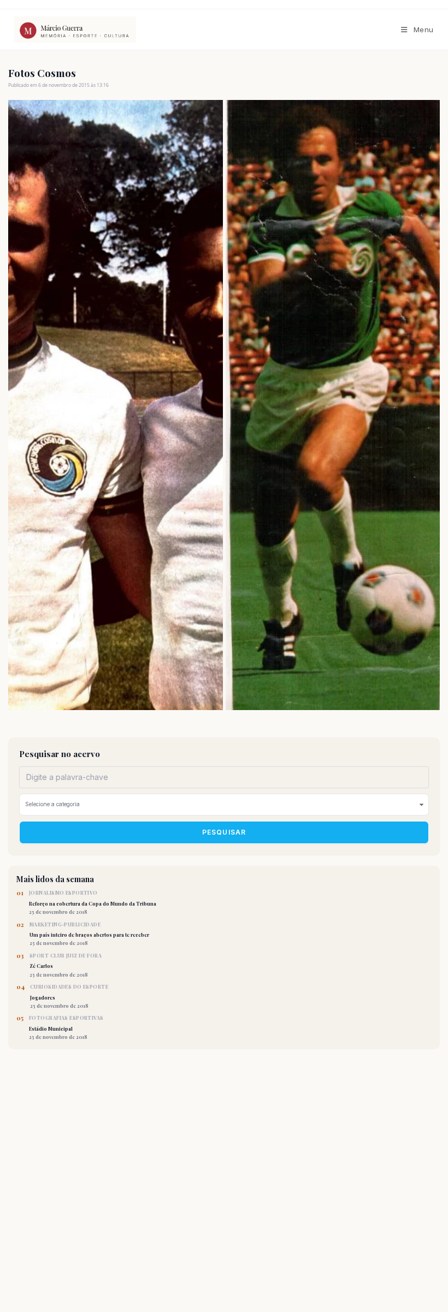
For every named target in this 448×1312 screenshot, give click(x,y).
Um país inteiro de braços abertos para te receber (89, 934)
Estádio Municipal (66, 1027)
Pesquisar (224, 832)
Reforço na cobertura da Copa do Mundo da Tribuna (92, 902)
